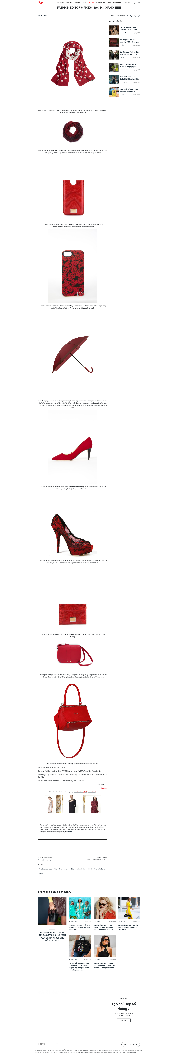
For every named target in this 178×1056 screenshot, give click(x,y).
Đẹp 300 (91, 2)
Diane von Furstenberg (78, 869)
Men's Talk (124, 57)
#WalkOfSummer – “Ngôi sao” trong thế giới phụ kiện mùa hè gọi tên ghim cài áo (104, 965)
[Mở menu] (139, 2)
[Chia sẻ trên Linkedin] (139, 16)
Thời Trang (60, 2)
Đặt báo (127, 2)
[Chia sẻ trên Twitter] (135, 16)
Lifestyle (124, 82)
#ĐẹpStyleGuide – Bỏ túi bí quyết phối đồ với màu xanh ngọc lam (79, 927)
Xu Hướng (42, 15)
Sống (84, 2)
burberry (66, 869)
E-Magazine (100, 2)
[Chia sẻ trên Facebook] (127, 16)
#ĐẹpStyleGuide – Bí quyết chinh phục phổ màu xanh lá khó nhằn (128, 67)
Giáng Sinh (58, 869)
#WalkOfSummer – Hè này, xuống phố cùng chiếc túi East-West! (128, 927)
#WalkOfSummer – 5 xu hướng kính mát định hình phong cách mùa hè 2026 (103, 927)
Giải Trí (77, 2)
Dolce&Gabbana (99, 869)
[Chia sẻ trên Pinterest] (131, 16)
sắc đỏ (41, 873)
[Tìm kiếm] (134, 2)
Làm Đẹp (69, 2)
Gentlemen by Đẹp (114, 2)
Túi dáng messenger (45, 869)
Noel (90, 869)
